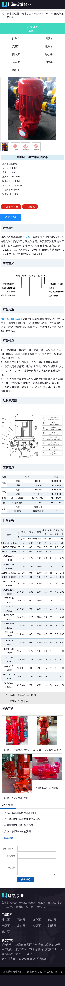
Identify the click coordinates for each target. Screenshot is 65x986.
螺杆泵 (16, 70)
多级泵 (16, 62)
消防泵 (37, 13)
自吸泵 (16, 54)
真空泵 (16, 46)
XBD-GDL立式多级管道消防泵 (47, 751)
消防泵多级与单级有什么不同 (20, 813)
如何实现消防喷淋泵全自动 (18, 825)
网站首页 (26, 13)
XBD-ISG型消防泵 (10, 318)
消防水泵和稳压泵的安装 (17, 831)
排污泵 (17, 4)
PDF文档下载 (11, 206)
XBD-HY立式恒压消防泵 (23, 694)
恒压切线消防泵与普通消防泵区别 (22, 819)
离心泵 (21, 925)
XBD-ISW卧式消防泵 (47, 787)
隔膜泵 (21, 919)
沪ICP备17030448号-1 (50, 971)
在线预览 (30, 206)
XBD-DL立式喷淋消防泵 (17, 750)
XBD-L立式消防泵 (19, 701)
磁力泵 (52, 919)
